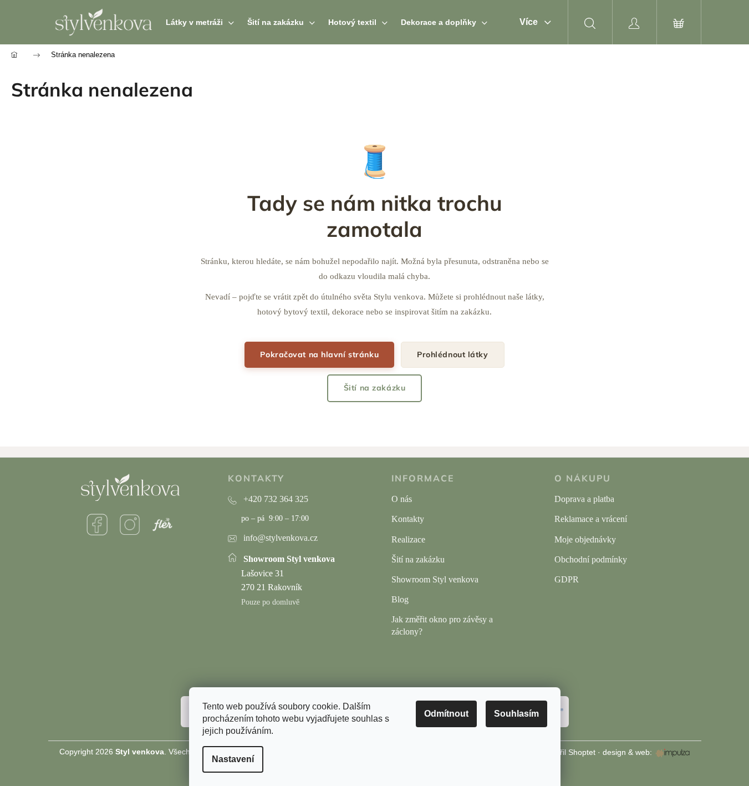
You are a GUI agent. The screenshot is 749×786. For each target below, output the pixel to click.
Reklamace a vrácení (590, 519)
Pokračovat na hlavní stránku (319, 354)
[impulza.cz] (672, 753)
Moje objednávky (585, 539)
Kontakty (407, 519)
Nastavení (233, 759)
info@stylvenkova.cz (280, 537)
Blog (400, 599)
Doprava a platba (584, 499)
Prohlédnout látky (452, 354)
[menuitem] (200, 22)
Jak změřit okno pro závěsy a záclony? (442, 625)
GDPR (566, 579)
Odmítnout (446, 713)
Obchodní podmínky (590, 559)
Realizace (408, 539)
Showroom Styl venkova (434, 579)
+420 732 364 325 (275, 499)
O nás (401, 499)
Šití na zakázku (374, 388)
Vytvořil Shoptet (568, 752)
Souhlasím (516, 713)
